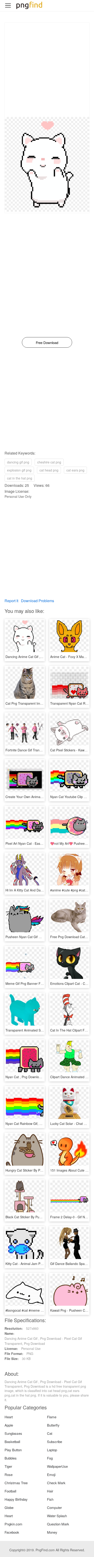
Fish (50, 1499)
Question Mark (58, 1524)
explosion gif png (19, 470)
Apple (9, 1425)
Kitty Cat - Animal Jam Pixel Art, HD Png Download (41, 1263)
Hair (50, 1491)
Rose (9, 1474)
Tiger (8, 1466)
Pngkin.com (13, 1524)
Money (52, 1532)
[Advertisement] (47, 70)
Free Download (47, 342)
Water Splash (57, 1515)
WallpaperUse (57, 1466)
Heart (9, 1416)
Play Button (13, 1449)
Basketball (12, 1441)
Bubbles (11, 1458)
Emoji (51, 1474)
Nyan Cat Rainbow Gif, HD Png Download (35, 1123)
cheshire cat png (49, 462)
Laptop (52, 1449)
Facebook (12, 1532)
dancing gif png (18, 462)
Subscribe (54, 1441)
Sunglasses (13, 1433)
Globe (9, 1507)
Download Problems (37, 600)
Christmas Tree (16, 1482)
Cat (49, 1433)
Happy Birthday (16, 1499)
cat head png (48, 470)
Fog (50, 1458)
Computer (54, 1507)
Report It (11, 600)
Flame (51, 1416)
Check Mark (56, 1482)
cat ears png (75, 470)
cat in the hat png (19, 478)
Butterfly (53, 1425)
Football (10, 1491)
